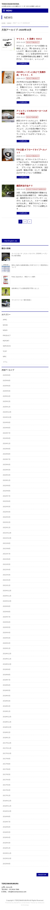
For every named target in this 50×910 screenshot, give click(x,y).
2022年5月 (6, 507)
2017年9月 (6, 759)
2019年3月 (6, 701)
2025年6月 (6, 386)
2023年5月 (6, 470)
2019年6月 (6, 685)
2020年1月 (6, 648)
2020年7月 (6, 617)
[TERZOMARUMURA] (22, 4)
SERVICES (42, 189)
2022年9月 (6, 485)
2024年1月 (6, 443)
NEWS (29, 42)
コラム (5, 362)
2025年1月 (6, 407)
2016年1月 (6, 848)
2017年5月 (6, 774)
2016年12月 (7, 801)
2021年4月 (6, 570)
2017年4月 (6, 780)
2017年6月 (6, 769)
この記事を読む (22, 63)
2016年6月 (6, 827)
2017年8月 (6, 764)
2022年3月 (6, 517)
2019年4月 (6, 696)
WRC (5, 356)
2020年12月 (7, 591)
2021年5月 (6, 564)
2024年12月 (7, 412)
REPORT (35, 117)
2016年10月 (7, 811)
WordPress (18, 903)
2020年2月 (6, 643)
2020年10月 (7, 601)
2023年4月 (6, 475)
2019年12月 (7, 654)
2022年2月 (6, 522)
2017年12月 (7, 743)
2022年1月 (6, 527)
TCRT (5, 351)
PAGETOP (42, 874)
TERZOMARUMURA (22, 900)
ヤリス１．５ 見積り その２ (29, 39)
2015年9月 (6, 864)
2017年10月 (7, 753)
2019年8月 (6, 675)
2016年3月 (6, 843)
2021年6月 (6, 559)
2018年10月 (7, 727)
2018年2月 (6, 732)
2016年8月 (6, 816)
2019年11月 (7, 659)
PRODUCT (35, 42)
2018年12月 (7, 717)
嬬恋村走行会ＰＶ (24, 186)
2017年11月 (7, 748)
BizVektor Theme (29, 903)
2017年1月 (6, 795)
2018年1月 (6, 738)
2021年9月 (6, 543)
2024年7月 (6, 433)
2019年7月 (6, 680)
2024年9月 (6, 422)
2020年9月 (6, 606)
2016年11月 (7, 806)
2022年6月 (6, 501)
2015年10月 (7, 858)
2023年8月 (6, 454)
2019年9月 (6, 669)
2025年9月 (6, 375)
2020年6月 (6, 622)
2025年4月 (6, 396)
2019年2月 (6, 706)
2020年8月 (6, 612)
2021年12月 (7, 533)
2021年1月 (6, 585)
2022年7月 (6, 496)
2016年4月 (6, 837)
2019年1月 (6, 711)
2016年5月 (6, 832)
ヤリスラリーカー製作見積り (22, 300)
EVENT (29, 189)
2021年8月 (6, 548)
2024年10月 (7, 417)
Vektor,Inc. (41, 903)
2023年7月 (6, 459)
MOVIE (5, 325)
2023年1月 (6, 480)
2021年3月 (6, 575)
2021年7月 (6, 554)
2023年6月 (6, 464)
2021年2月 (6, 580)
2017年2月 (6, 790)
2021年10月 (7, 538)
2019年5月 (6, 690)
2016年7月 (6, 822)
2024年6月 (6, 438)
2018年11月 (7, 722)
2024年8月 (6, 428)
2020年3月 (6, 638)
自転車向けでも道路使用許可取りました (25, 288)
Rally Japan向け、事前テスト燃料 (23, 277)
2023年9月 (6, 449)
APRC (5, 320)
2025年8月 (6, 380)
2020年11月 (7, 596)
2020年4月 (6, 632)
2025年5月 (6, 391)
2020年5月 (6, 627)
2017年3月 (6, 785)
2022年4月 (6, 512)
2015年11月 (7, 853)
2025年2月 (6, 401)
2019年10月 (7, 664)
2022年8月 (6, 491)
